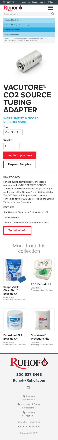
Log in (24, 2)
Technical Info (17, 230)
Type (5, 127)
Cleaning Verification (12, 30)
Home (7, 39)
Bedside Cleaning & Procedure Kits (29, 39)
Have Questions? (29, 426)
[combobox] (29, 14)
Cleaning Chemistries (12, 20)
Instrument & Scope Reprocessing (17, 25)
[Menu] (50, 7)
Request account (38, 2)
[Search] (52, 13)
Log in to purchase (20, 155)
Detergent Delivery (11, 34)
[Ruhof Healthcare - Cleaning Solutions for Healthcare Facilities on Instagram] (29, 387)
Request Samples (19, 164)
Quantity (7, 140)
